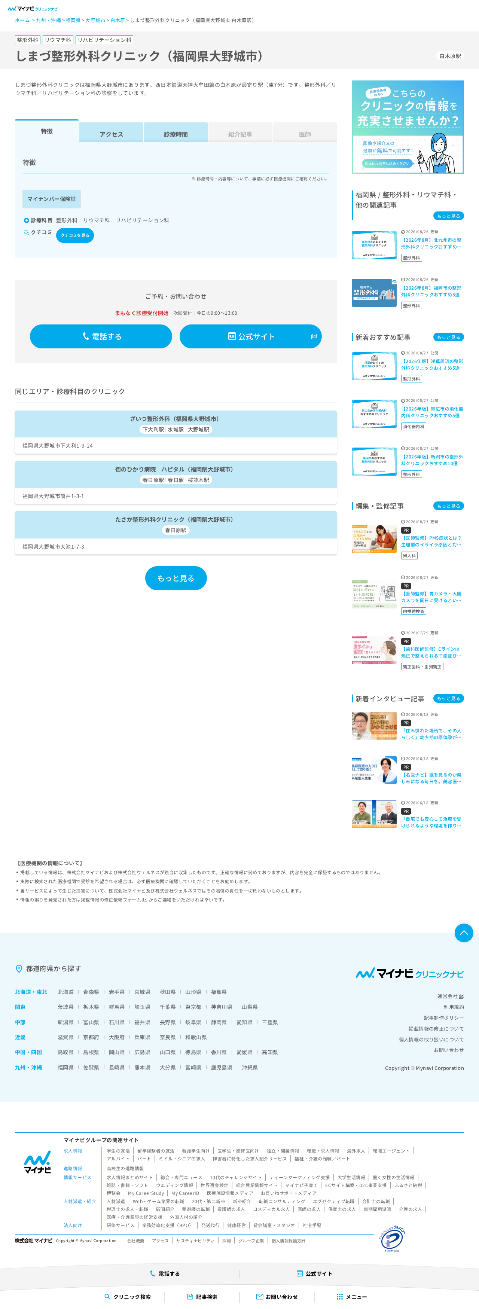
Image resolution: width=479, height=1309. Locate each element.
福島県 (219, 991)
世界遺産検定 (215, 1185)
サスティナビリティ (195, 1241)
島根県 (91, 1052)
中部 (20, 1022)
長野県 (168, 1022)
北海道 (23, 991)
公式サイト (257, 336)
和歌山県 (196, 1037)
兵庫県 (142, 1037)
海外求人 (356, 1150)
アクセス (111, 133)
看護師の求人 (231, 1209)
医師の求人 (309, 1209)
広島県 (142, 1052)
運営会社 (447, 996)
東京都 (193, 1006)
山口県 (168, 1052)
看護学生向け (196, 1150)
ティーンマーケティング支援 (299, 1177)
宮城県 (142, 991)
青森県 (91, 991)
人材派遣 (116, 1201)
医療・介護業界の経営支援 (134, 1217)
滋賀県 (66, 1037)
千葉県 (168, 1006)
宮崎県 (193, 1067)
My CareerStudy (146, 1193)
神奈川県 (222, 1006)
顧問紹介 (165, 1209)
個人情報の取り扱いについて (431, 1039)
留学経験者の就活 (155, 1150)
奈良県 (168, 1037)
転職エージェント (391, 1150)
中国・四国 (28, 1052)
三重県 (270, 1022)
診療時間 (176, 133)
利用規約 (454, 1006)
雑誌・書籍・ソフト (128, 1185)
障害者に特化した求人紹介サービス (250, 1158)
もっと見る (176, 578)
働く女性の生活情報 (394, 1177)
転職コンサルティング (282, 1201)
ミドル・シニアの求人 (182, 1158)
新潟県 (66, 1022)
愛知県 (245, 1022)
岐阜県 (193, 1022)
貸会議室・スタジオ (274, 1225)
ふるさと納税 (408, 1185)
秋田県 (168, 991)
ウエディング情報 (174, 1185)
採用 (226, 1241)
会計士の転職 (376, 1201)
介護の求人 (410, 1209)
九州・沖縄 (28, 1067)
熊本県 (142, 1067)
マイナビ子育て (301, 1185)
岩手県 (117, 991)
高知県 (270, 1052)
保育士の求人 (342, 1209)
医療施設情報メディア (230, 1193)
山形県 (193, 991)
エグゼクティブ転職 (334, 1201)
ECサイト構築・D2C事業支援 (356, 1185)
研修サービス (121, 1225)
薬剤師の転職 (196, 1209)
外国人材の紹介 (186, 1217)
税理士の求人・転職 (128, 1209)
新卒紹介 (242, 1201)
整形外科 (411, 257)
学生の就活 (118, 1150)
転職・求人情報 (323, 1150)
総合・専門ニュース (181, 1177)
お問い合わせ (449, 1049)
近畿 (20, 1037)
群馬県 (117, 1006)
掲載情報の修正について (436, 1028)
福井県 (142, 1022)
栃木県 (91, 1006)
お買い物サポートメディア (289, 1193)
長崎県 (117, 1067)
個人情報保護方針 (289, 1241)
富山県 (91, 1022)
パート (144, 1158)
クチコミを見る (75, 235)
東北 (42, 991)
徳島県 (193, 1052)
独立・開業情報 (283, 1150)
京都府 (91, 1037)
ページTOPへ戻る (464, 933)
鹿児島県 (222, 1067)
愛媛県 (245, 1052)
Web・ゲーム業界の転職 (158, 1201)
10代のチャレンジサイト (236, 1177)
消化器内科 (413, 426)
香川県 (219, 1052)
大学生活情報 (352, 1177)
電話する (107, 336)
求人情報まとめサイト (130, 1177)
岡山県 (117, 1052)
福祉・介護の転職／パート (322, 1158)
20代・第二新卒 (208, 1201)
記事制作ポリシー (444, 1017)
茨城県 (66, 1006)
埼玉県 (142, 1006)
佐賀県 (91, 1067)
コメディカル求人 (271, 1209)
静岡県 (219, 1022)
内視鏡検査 (413, 611)
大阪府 (117, 1037)
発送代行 (210, 1225)
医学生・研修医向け (238, 1150)
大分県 (168, 1067)
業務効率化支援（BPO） (168, 1225)
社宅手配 (312, 1225)
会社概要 (135, 1241)
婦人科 (409, 555)
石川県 (117, 1022)
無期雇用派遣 (378, 1209)
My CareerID (185, 1193)
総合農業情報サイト (257, 1185)
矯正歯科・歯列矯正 (422, 666)
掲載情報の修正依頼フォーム (111, 899)
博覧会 (113, 1193)
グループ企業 (251, 1241)
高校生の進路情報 (125, 1168)
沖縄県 (250, 1067)
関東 (20, 1006)
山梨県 (250, 1006)
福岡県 (66, 1067)
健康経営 (236, 1225)
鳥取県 (66, 1052)
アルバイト (118, 1158)
